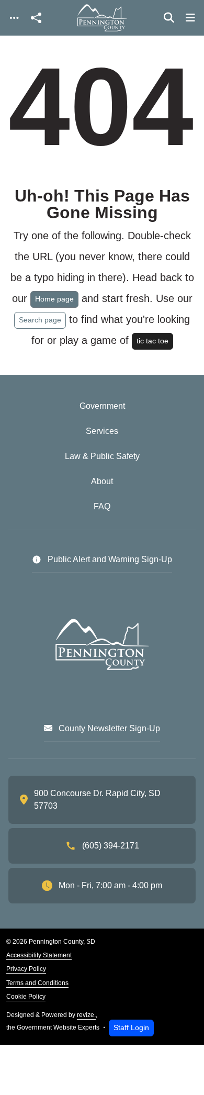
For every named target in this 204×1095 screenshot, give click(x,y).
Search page (40, 320)
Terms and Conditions (37, 983)
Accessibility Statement (39, 955)
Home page (54, 299)
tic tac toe (152, 341)
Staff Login (131, 1027)
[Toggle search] (169, 18)
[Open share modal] (36, 18)
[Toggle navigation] (14, 18)
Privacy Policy (26, 969)
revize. (86, 1015)
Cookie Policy (26, 996)
